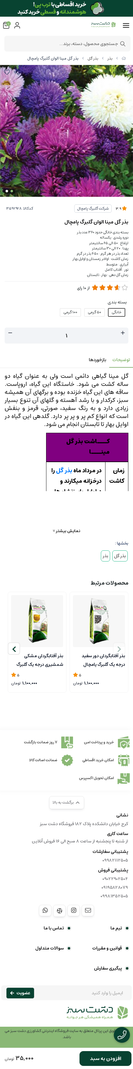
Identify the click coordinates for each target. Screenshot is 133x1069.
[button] (14, 648)
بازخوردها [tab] (97, 360)
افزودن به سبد (105, 1058)
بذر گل (93, 58)
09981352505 (114, 896)
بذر (110, 58)
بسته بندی (117, 302)
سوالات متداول (49, 948)
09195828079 (114, 887)
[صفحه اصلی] (124, 58)
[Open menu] (126, 26)
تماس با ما (54, 928)
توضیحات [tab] (121, 360)
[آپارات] (59, 911)
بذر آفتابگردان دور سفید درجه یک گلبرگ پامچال (103, 659)
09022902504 (115, 879)
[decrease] (10, 333)
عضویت (23, 993)
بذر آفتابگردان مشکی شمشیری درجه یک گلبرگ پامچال (39, 659)
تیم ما (116, 928)
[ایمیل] (88, 910)
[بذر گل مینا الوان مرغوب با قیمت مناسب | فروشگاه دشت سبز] (66, 1016)
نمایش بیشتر (67, 531)
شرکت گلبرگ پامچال (93, 208)
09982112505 (115, 860)
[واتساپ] (45, 910)
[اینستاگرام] (73, 910)
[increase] (122, 333)
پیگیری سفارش (108, 968)
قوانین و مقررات (107, 948)
